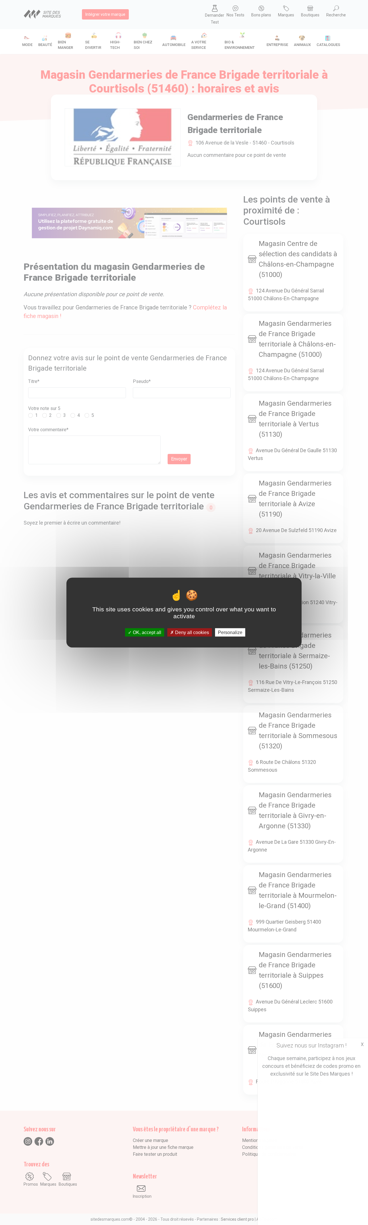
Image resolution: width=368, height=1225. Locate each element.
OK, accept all (146, 632)
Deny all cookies (191, 632)
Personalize (230, 632)
